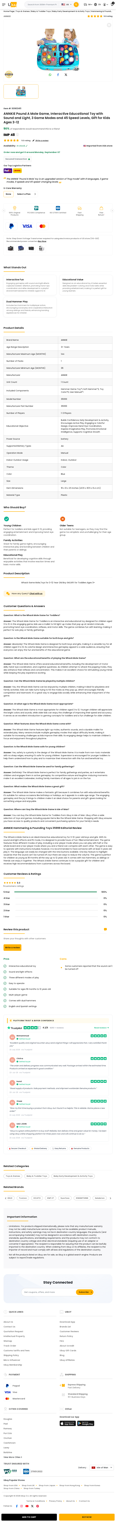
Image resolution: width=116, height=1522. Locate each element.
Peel (6, 1423)
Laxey (6, 1447)
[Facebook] (17, 1506)
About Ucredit (67, 1345)
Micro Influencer (12, 1360)
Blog (62, 1355)
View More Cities (12, 1457)
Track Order (10, 1345)
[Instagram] (21, 1506)
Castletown (10, 1442)
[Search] (76, 4)
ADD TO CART (29, 1517)
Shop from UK (28, 1485)
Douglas (8, 1419)
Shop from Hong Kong (69, 1485)
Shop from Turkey (32, 1488)
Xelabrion (100, 1198)
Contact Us (9, 1326)
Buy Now (42, 241)
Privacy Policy (55, 1501)
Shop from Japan (47, 1485)
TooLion (23, 1198)
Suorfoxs (65, 1198)
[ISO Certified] (31, 1471)
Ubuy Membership (13, 1364)
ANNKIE (7, 16)
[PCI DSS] (10, 1471)
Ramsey (8, 1428)
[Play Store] (85, 1424)
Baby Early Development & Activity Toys (71, 11)
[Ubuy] (12, 4)
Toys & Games (23, 11)
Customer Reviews (69, 1331)
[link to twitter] (66, 75)
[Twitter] (32, 1506)
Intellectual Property (14, 1336)
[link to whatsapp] (50, 75)
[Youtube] (27, 1506)
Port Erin (8, 1433)
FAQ (62, 1341)
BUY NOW (87, 1517)
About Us (8, 1322)
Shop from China (11, 1488)
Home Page (9, 11)
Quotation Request (13, 1331)
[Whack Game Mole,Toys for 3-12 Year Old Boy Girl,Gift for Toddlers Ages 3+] (58, 50)
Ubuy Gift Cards (68, 1350)
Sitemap (8, 1341)
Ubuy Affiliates (67, 1360)
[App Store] (68, 1424)
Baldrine (8, 1452)
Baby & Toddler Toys (41, 11)
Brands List (65, 1326)
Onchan (8, 1438)
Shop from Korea (92, 1485)
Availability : (10, 145)
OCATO (37, 1198)
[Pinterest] (37, 1506)
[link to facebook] (58, 75)
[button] (87, 4)
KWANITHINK (82, 1198)
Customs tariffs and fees (17, 1350)
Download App (67, 1322)
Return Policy (66, 1336)
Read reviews (100, 1027)
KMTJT (50, 1198)
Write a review (12, 947)
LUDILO (9, 1198)
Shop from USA (11, 1485)
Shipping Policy (11, 1355)
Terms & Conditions (35, 1501)
